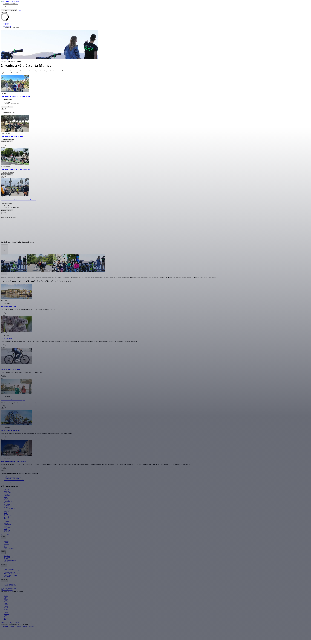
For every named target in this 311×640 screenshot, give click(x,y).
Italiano (6, 609)
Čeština (6, 599)
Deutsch (6, 601)
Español (6, 604)
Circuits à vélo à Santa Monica (12, 478)
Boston (6, 502)
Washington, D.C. (8, 501)
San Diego (6, 500)
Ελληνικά (6, 603)
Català (5, 597)
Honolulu (6, 505)
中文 (5, 620)
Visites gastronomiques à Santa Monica (14, 480)
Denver (6, 523)
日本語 (6, 612)
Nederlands (7, 610)
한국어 (6, 607)
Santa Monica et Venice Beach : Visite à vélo (15, 96)
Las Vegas (6, 491)
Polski (5, 615)
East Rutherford (8, 532)
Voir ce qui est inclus (6, 107)
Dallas (5, 526)
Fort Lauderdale (8, 524)
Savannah (6, 521)
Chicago (6, 494)
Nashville (6, 511)
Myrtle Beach (7, 530)
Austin (5, 529)
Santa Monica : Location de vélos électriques (15, 169)
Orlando (6, 498)
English (6, 596)
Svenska (6, 618)
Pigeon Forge (7, 518)
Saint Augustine (8, 516)
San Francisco (7, 492)
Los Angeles (7, 495)
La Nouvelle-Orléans (9, 508)
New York (6, 489)
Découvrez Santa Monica (7, 483)
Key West (6, 517)
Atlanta (6, 514)
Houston (6, 507)
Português (6, 614)
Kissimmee (7, 527)
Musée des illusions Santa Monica (12, 477)
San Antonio (7, 504)
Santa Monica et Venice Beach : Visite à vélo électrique (18, 200)
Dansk (5, 600)
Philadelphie (7, 510)
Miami (5, 497)
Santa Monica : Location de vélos (12, 136)
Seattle (5, 513)
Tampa (5, 520)
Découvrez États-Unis (6, 534)
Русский (6, 617)
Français (6, 606)
